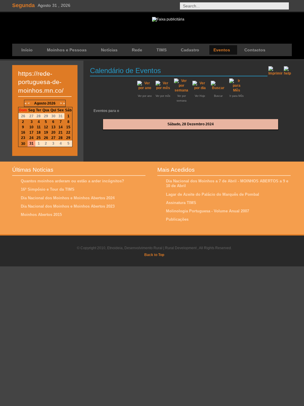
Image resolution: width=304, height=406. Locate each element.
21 (60, 132)
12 (46, 127)
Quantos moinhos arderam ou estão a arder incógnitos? (72, 181)
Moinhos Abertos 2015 (41, 214)
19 (46, 132)
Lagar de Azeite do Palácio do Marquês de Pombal (212, 194)
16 (23, 132)
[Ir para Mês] (236, 90)
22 (68, 132)
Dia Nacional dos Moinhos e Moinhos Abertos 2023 (68, 206)
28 (60, 138)
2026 (51, 103)
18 (39, 132)
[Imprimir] (275, 70)
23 (23, 138)
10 (31, 127)
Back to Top (154, 255)
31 (31, 143)
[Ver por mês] (163, 88)
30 (23, 144)
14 (60, 127)
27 (53, 138)
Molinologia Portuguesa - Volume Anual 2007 (207, 211)
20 (53, 132)
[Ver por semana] (181, 90)
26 (46, 138)
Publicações (177, 219)
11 (39, 127)
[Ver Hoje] (199, 88)
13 (53, 127)
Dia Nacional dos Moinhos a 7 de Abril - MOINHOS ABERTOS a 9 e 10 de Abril (227, 183)
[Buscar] (218, 88)
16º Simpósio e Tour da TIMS (48, 189)
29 (68, 138)
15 (68, 127)
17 (31, 132)
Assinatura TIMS (181, 202)
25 (39, 138)
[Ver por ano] (144, 88)
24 (31, 138)
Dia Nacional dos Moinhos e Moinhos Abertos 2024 (68, 198)
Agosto (40, 103)
